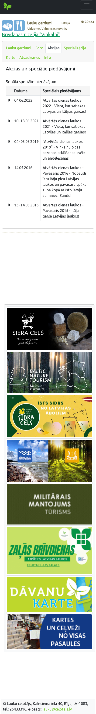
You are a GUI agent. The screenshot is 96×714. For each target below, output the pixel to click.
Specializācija (75, 48)
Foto (39, 48)
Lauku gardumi (18, 48)
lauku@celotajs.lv (57, 709)
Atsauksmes (29, 57)
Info (47, 57)
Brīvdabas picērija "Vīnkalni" (31, 34)
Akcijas (54, 48)
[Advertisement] (48, 268)
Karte (10, 57)
